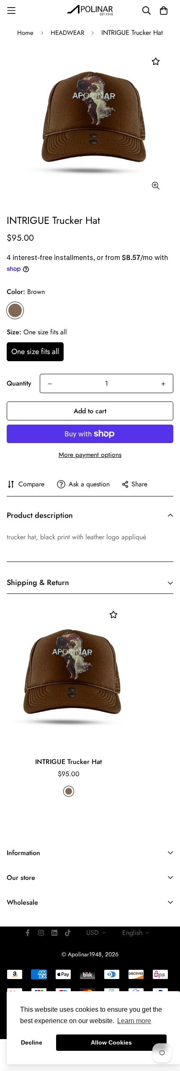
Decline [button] (31, 1042)
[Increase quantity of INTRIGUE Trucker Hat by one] (163, 384)
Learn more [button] (134, 1020)
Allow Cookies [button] (111, 1042)
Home (25, 32)
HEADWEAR (67, 32)
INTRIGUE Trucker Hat (68, 761)
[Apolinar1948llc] (90, 10)
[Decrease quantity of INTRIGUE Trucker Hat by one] (49, 384)
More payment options (90, 454)
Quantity (19, 383)
